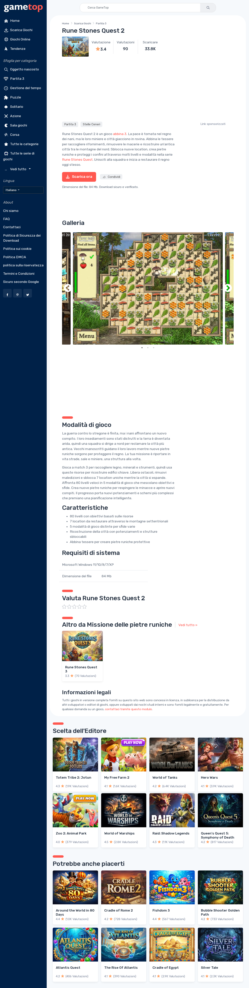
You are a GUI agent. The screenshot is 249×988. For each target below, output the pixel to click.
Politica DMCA (14, 257)
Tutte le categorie (24, 144)
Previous (68, 288)
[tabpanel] (148, 288)
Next (228, 288)
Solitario (16, 107)
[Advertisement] (148, 88)
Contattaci (12, 227)
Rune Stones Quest (77, 159)
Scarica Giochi (20, 30)
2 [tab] (148, 348)
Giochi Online (19, 39)
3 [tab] (154, 348)
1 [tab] (142, 348)
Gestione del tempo (25, 88)
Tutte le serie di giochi (18, 156)
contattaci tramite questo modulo (128, 709)
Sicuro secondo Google (21, 282)
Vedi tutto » (187, 625)
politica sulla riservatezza (23, 265)
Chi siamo (10, 211)
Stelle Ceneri (91, 124)
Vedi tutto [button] (16, 169)
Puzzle (15, 97)
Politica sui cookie (17, 249)
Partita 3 (16, 79)
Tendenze (17, 49)
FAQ (6, 219)
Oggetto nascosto (24, 69)
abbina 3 (119, 134)
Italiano (11, 190)
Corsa (14, 135)
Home (14, 21)
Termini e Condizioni (18, 274)
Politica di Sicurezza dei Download (22, 237)
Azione (15, 116)
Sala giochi (18, 125)
